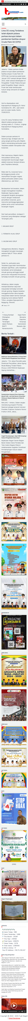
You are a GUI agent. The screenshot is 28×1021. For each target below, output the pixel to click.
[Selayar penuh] (24, 1011)
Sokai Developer (14, 1018)
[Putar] (3, 1011)
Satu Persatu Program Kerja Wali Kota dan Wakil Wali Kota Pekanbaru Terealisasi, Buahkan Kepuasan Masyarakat (13, 985)
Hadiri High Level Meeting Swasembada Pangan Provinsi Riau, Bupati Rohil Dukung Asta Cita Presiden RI (13, 991)
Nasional (3, 28)
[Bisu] (22, 1011)
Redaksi (4, 44)
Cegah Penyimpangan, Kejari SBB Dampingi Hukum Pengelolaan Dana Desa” (13, 437)
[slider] (12, 1011)
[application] (14, 1005)
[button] (14, 1006)
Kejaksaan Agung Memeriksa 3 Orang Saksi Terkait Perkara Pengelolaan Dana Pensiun (13, 357)
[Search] (25, 24)
